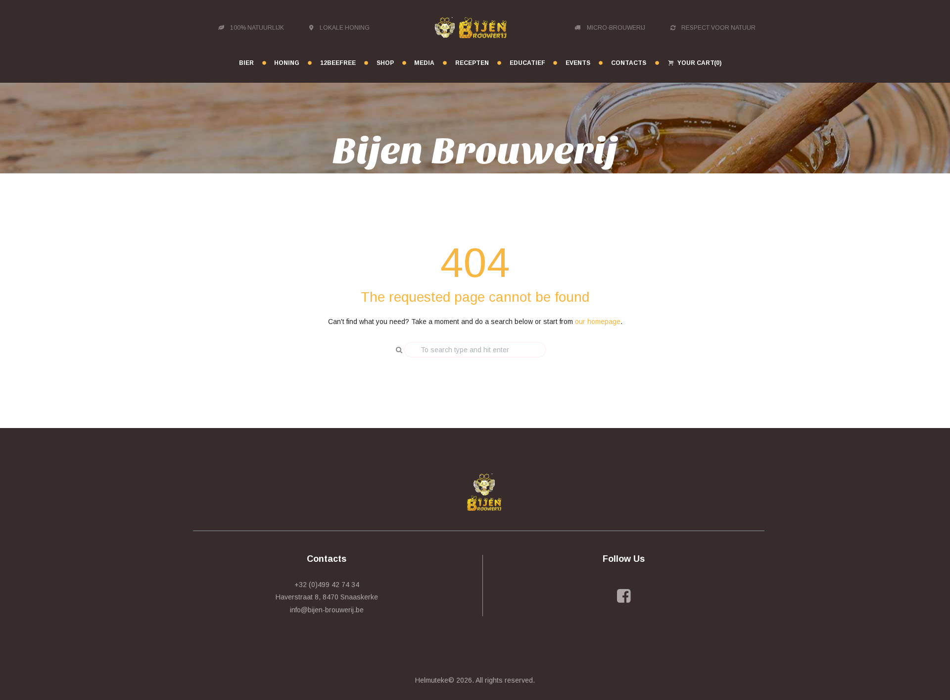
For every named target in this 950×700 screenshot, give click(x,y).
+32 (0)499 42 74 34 (326, 585)
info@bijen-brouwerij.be (327, 610)
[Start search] (395, 350)
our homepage (597, 321)
